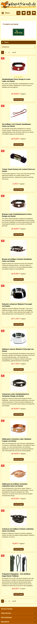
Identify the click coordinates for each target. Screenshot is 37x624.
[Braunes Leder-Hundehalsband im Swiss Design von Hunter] (18, 203)
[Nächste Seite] (5, 52)
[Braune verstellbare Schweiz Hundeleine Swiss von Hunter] (18, 248)
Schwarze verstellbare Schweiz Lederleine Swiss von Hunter (18, 530)
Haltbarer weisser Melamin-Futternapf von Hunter (18, 350)
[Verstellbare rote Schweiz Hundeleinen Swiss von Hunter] (18, 113)
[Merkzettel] (24, 13)
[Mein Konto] (29, 13)
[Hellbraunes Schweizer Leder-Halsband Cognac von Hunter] (18, 428)
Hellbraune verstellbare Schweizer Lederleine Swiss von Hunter (15, 485)
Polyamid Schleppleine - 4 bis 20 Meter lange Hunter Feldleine (16, 575)
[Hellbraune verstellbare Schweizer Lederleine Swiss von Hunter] (18, 473)
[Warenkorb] (34, 13)
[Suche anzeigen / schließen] (18, 13)
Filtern (6, 42)
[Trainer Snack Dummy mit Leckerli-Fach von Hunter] (18, 158)
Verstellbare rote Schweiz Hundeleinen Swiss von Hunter (16, 125)
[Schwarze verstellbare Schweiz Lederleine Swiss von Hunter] (18, 518)
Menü (7, 13)
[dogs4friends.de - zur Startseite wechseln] (18, 5)
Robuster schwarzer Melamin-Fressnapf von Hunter (17, 305)
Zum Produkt (18, 99)
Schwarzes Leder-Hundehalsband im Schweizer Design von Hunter (15, 395)
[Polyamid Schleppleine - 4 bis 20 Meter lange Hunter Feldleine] (18, 563)
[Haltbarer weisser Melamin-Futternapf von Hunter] (18, 338)
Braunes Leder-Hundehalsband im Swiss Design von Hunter (17, 215)
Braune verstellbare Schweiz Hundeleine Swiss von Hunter (17, 260)
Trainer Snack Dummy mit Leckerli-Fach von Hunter (18, 170)
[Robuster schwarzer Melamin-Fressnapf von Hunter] (18, 293)
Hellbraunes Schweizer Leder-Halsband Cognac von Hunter (16, 440)
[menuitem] (5, 13)
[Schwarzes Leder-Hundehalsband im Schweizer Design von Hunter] (18, 383)
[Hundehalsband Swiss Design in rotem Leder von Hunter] (18, 66)
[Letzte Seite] (9, 52)
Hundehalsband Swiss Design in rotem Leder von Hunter (16, 80)
